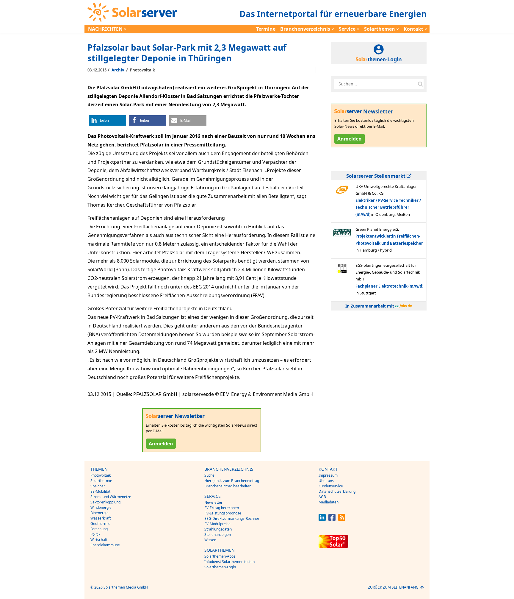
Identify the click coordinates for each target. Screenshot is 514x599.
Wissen (210, 539)
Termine (265, 29)
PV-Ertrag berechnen (221, 507)
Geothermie (100, 523)
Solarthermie (101, 480)
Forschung (99, 528)
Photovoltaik (142, 70)
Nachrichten (105, 29)
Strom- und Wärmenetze (110, 496)
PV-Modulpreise (217, 523)
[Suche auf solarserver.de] (420, 83)
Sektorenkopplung (105, 502)
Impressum (328, 475)
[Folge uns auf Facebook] (332, 519)
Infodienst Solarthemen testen (229, 561)
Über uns (326, 480)
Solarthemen (379, 29)
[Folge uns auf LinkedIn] (322, 519)
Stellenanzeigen (217, 534)
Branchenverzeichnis (305, 29)
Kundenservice (331, 486)
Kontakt (413, 29)
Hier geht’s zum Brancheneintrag (231, 480)
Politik (95, 534)
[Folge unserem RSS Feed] (341, 519)
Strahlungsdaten (218, 529)
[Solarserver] (132, 12)
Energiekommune (105, 544)
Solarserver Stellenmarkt (376, 176)
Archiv (118, 70)
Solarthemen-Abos (219, 556)
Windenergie (101, 507)
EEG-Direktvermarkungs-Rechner (231, 518)
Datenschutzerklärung (337, 491)
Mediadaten (329, 502)
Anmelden (161, 443)
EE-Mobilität (100, 491)
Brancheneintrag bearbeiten (227, 486)
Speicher (97, 486)
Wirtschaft (98, 539)
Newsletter (213, 502)
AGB (322, 496)
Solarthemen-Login (220, 567)
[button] (107, 120)
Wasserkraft (100, 518)
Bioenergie (99, 512)
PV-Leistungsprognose (222, 513)
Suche (209, 475)
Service (347, 29)
